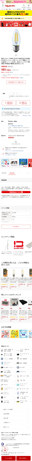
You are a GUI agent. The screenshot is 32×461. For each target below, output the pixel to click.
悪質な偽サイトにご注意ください (8, 439)
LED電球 (29, 9)
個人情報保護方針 (5, 454)
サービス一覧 (4, 452)
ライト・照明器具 (17, 9)
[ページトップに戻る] (29, 455)
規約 (30, 115)
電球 (24, 9)
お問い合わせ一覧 (12, 452)
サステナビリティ (21, 452)
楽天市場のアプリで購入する (16, 82)
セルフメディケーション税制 (7, 437)
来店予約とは (25, 115)
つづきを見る (15, 226)
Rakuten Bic (10, 6)
